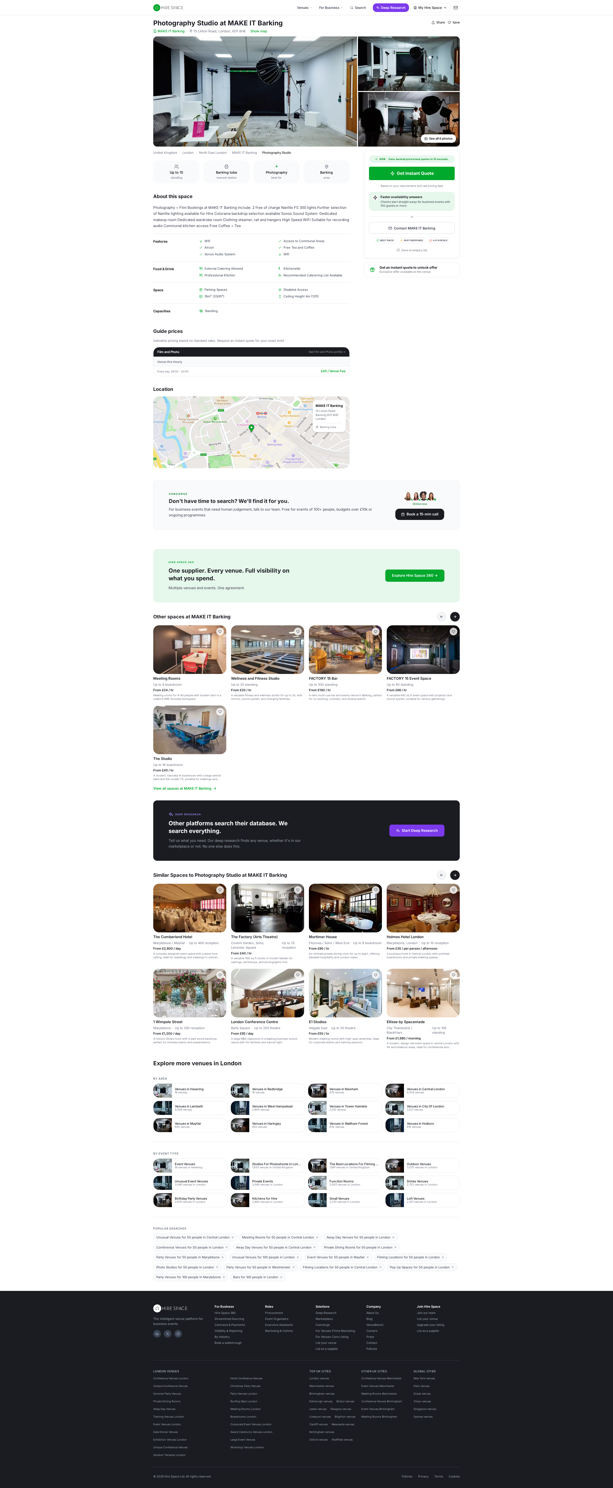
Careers (371, 1331)
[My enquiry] (456, 8)
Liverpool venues (320, 1416)
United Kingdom (165, 152)
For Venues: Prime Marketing (335, 1331)
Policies (371, 1349)
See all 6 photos (441, 138)
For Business (329, 8)
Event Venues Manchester (377, 1386)
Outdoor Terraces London (169, 1455)
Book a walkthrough (228, 1343)
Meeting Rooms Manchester (379, 1393)
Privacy (423, 1476)
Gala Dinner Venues (165, 1432)
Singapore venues (425, 1409)
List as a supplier (327, 1349)
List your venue (326, 1343)
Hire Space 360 (225, 1313)
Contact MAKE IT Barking (414, 228)
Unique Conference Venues (170, 1386)
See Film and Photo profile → (327, 351)
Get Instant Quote (415, 173)
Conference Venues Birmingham (381, 1401)
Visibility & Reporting (228, 1331)
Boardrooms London (243, 1416)
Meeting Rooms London (245, 1409)
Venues (303, 8)
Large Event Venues (242, 1439)
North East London (213, 152)
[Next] (455, 616)
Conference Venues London (170, 1378)
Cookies (454, 1476)
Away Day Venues (164, 1409)
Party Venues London (243, 1393)
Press (370, 1337)
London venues (319, 1378)
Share (440, 22)
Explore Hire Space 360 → (415, 575)
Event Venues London (167, 1424)
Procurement (274, 1313)
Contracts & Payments (230, 1325)
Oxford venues (318, 1439)
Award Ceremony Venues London (251, 1432)
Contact (371, 1343)
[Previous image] (159, 649)
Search (360, 8)
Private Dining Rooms (167, 1401)
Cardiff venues (318, 1424)
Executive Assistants (279, 1325)
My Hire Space (430, 8)
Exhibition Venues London (170, 1439)
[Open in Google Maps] (251, 432)
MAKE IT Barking (171, 31)
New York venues (424, 1378)
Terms (438, 1476)
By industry (222, 1337)
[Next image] (220, 649)
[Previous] (441, 616)
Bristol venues (345, 1401)
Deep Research (393, 8)
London (188, 152)
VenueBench (374, 1325)
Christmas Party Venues (245, 1386)
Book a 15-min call (422, 514)
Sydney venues (423, 1416)
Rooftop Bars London (243, 1401)
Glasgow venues (340, 1409)
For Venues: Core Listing (332, 1337)
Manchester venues (321, 1386)
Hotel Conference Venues (246, 1378)
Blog (369, 1319)
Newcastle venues (343, 1424)
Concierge (323, 1325)
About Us (372, 1313)
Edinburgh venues (321, 1401)
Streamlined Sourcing (229, 1319)
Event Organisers (276, 1319)
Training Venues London (168, 1416)
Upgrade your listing (430, 1325)
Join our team (426, 1313)
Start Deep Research (420, 830)
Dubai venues (422, 1393)
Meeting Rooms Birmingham (379, 1416)
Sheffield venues (342, 1439)
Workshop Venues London (247, 1447)
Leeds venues (318, 1409)
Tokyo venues (422, 1401)
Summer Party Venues (167, 1393)
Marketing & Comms (279, 1331)
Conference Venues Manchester (381, 1378)
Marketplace (324, 1319)
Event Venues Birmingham (378, 1409)
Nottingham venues (321, 1432)
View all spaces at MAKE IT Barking (182, 788)
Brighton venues (345, 1416)
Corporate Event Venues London (251, 1424)
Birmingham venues (322, 1393)
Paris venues (422, 1386)
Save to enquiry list (414, 250)
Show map (258, 31)
